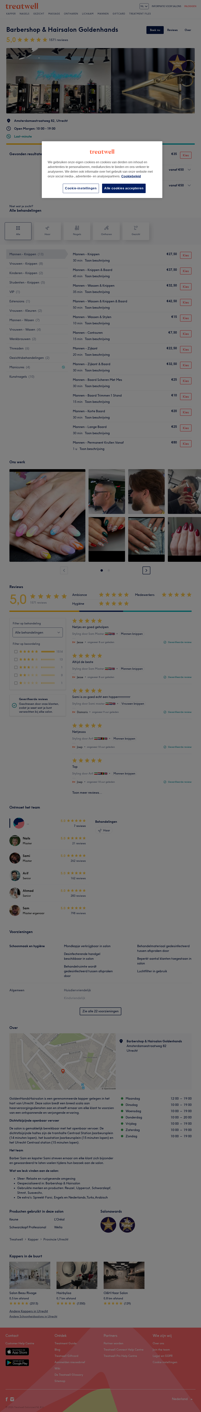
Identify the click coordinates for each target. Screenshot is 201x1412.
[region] (102, 169)
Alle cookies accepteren (123, 188)
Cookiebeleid (131, 176)
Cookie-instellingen (81, 188)
